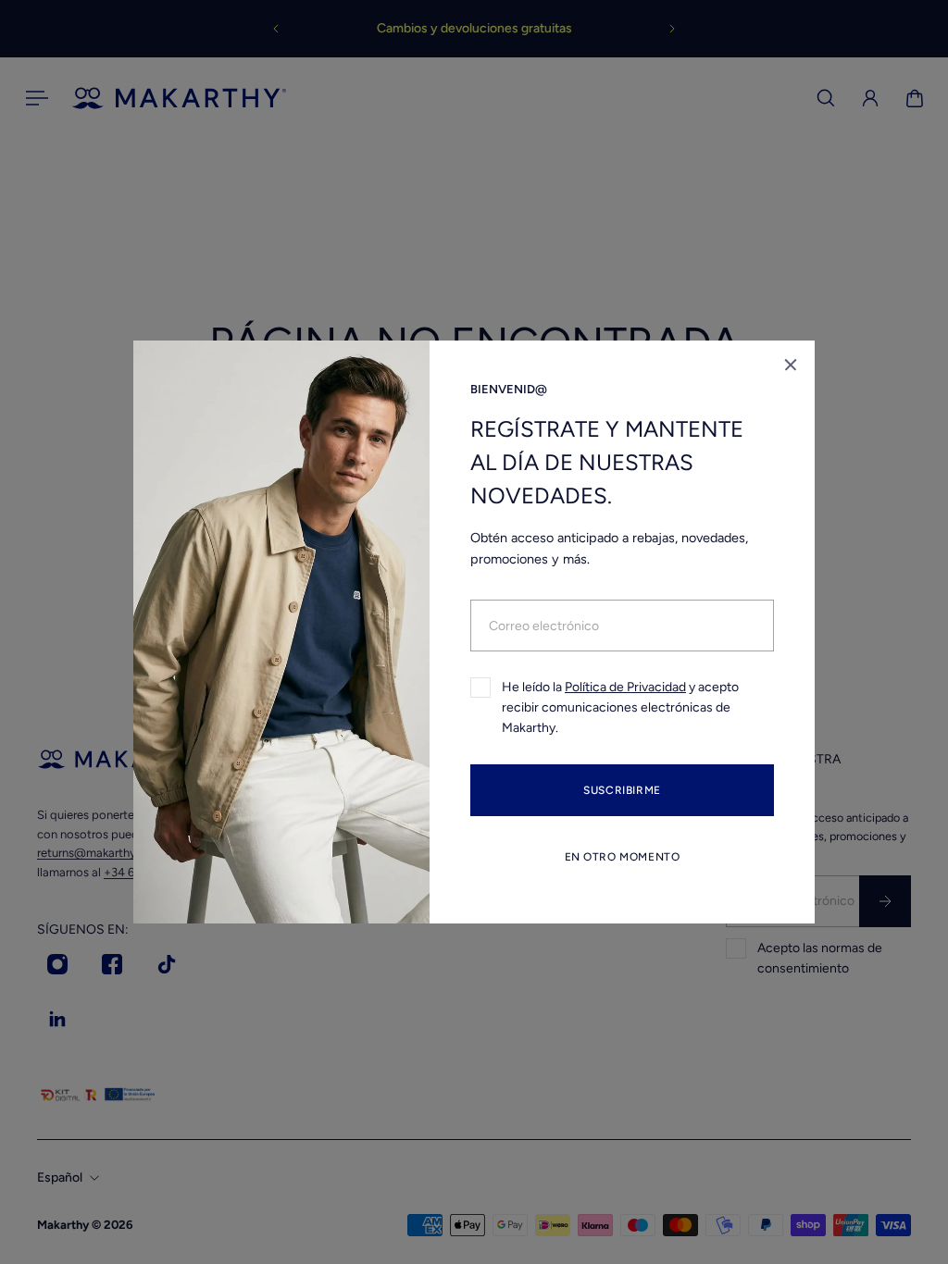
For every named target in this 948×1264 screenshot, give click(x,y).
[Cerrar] (790, 364)
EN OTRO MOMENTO (622, 856)
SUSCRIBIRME (622, 790)
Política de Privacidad (625, 687)
